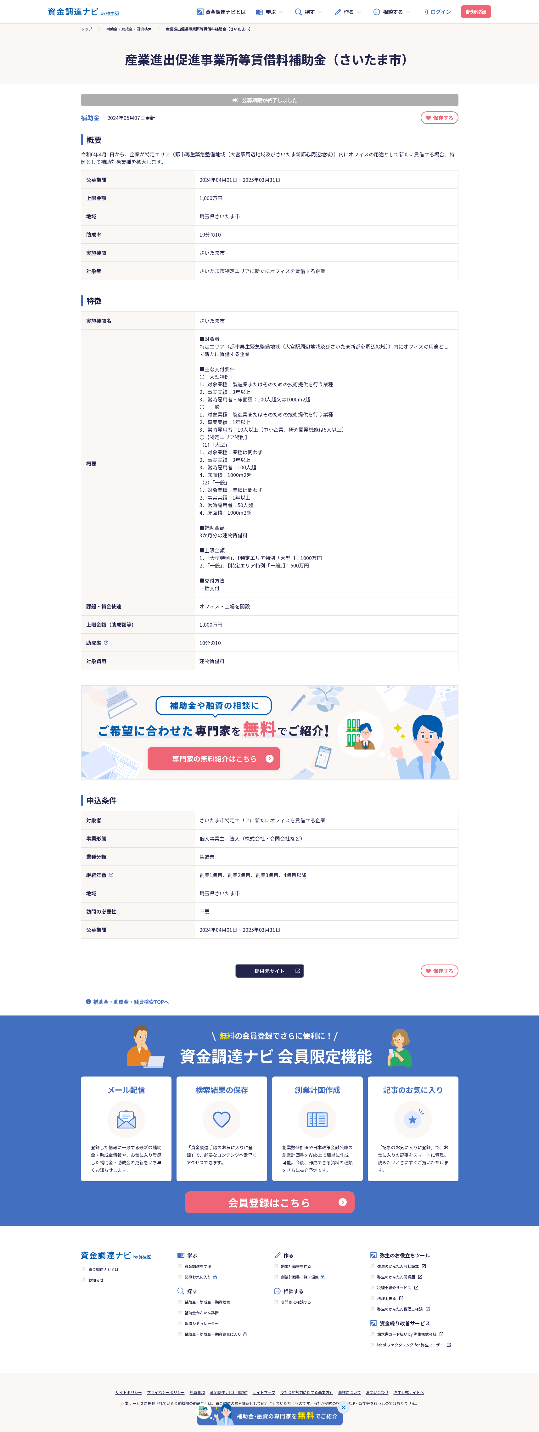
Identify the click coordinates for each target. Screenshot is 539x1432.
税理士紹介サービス (394, 1287)
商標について (349, 1392)
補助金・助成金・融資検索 (129, 28)
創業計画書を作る (296, 1266)
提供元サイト (270, 971)
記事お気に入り (198, 1276)
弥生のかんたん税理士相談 (400, 1309)
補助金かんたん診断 (202, 1312)
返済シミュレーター (202, 1323)
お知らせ (96, 1280)
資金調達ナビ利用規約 (229, 1392)
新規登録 (476, 11)
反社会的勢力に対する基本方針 (306, 1392)
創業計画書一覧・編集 (300, 1276)
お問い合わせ (377, 1392)
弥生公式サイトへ (409, 1392)
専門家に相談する (296, 1302)
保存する (443, 117)
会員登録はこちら (269, 1202)
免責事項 (197, 1392)
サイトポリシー (128, 1392)
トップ (86, 28)
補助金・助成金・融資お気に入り (213, 1334)
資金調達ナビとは (225, 11)
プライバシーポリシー (166, 1392)
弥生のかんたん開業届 (396, 1276)
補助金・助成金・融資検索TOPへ (131, 1001)
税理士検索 (386, 1298)
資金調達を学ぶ (198, 1266)
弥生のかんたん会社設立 (398, 1266)
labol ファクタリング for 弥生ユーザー (410, 1344)
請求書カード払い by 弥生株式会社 (406, 1334)
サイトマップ (264, 1392)
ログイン (441, 11)
